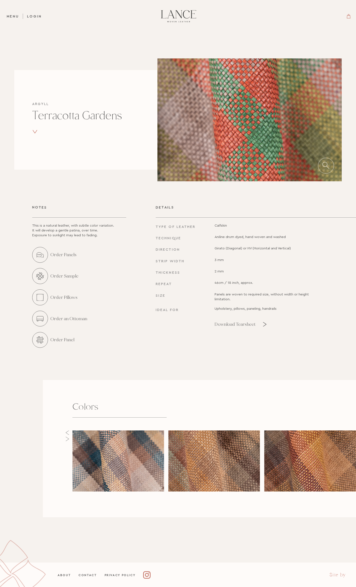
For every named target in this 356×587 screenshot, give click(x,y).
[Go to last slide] (67, 432)
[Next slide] (67, 439)
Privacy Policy (120, 575)
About (64, 575)
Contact (87, 575)
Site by (338, 575)
